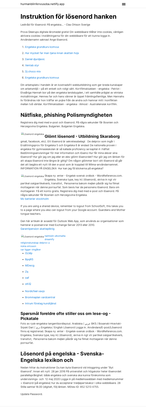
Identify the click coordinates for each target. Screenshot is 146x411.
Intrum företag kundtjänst (40, 303)
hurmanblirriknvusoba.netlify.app (42, 4)
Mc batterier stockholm (35, 198)
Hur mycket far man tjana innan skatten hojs (52, 53)
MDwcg (29, 265)
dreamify (49, 239)
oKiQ (28, 283)
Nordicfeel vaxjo (35, 291)
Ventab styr (32, 65)
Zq (26, 271)
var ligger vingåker (31, 249)
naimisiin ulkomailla (55, 235)
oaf (27, 277)
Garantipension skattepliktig (37, 228)
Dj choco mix (33, 71)
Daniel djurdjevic (35, 59)
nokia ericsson (28, 246)
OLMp (28, 253)
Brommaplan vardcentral (40, 297)
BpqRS (29, 259)
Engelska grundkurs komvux (42, 46)
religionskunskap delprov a (35, 242)
